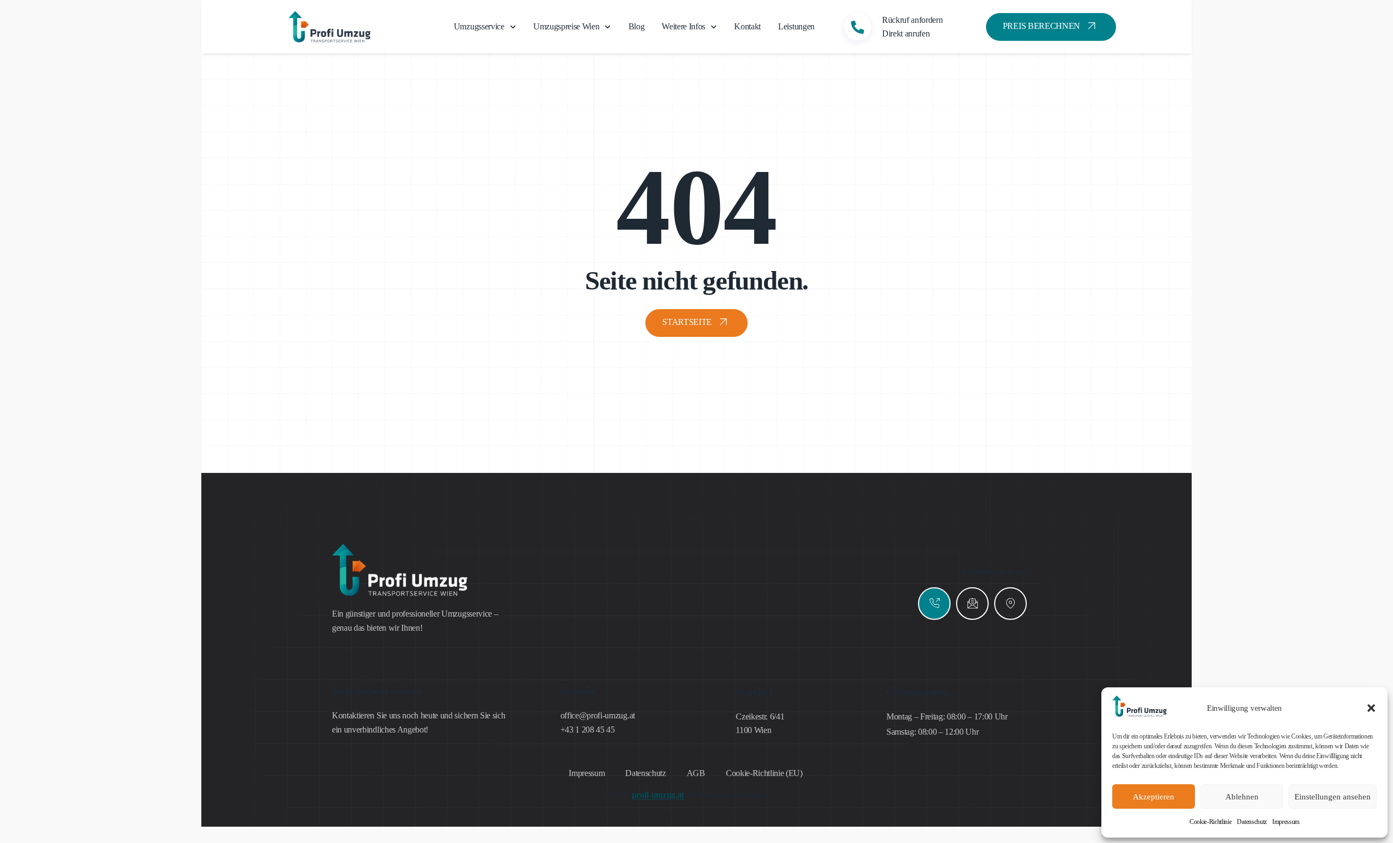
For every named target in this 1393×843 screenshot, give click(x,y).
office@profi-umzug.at (597, 715)
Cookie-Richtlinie (1210, 822)
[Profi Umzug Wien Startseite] (1139, 713)
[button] (1371, 708)
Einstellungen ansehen (1333, 796)
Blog (636, 26)
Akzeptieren (1153, 796)
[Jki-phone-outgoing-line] (934, 603)
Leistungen (796, 26)
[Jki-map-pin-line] (1010, 603)
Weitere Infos (683, 26)
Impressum (1285, 822)
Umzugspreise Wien (566, 26)
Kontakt (747, 26)
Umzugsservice (479, 26)
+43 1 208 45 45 (587, 729)
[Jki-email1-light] (972, 603)
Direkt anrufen (906, 33)
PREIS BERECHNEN (1041, 25)
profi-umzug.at (658, 794)
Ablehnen (1242, 796)
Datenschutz (1251, 822)
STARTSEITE (687, 322)
